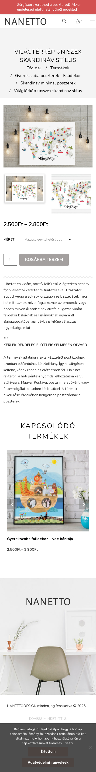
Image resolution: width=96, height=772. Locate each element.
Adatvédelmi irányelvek (48, 762)
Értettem (48, 751)
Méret (8, 239)
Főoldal (34, 68)
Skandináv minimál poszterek (48, 83)
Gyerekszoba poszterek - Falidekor (48, 75)
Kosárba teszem (44, 259)
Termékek (59, 68)
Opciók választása (23, 549)
